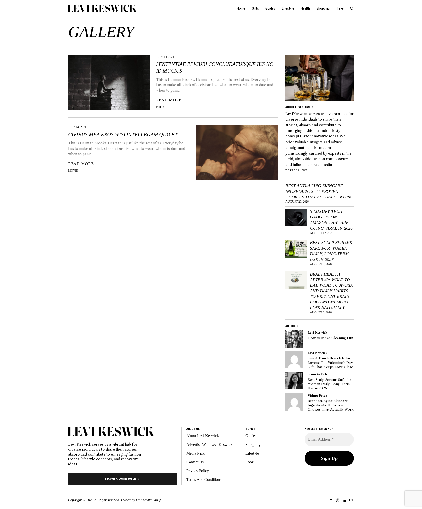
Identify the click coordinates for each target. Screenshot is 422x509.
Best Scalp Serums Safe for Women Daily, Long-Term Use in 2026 (331, 251)
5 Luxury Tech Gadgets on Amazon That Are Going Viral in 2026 (331, 220)
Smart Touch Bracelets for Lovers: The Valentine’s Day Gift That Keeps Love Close (330, 362)
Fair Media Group (148, 500)
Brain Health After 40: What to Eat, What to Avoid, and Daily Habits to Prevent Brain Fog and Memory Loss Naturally (331, 291)
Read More (169, 100)
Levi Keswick (317, 332)
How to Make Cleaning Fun (330, 338)
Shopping (252, 444)
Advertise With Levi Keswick (209, 444)
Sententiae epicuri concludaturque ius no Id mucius (214, 67)
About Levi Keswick (202, 436)
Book (160, 107)
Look (249, 462)
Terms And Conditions (203, 480)
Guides (250, 436)
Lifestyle (252, 453)
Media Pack (195, 453)
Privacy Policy (197, 471)
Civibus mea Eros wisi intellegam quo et (123, 134)
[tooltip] (294, 339)
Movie (73, 170)
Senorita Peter (318, 374)
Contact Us (195, 462)
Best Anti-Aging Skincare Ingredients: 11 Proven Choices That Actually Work (318, 191)
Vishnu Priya (317, 395)
